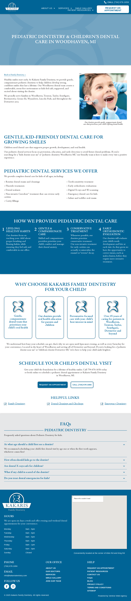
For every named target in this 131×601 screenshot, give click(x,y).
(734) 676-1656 (10, 566)
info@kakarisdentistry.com (15, 576)
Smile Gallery (83, 8)
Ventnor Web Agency (118, 596)
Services (63, 8)
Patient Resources (79, 10)
